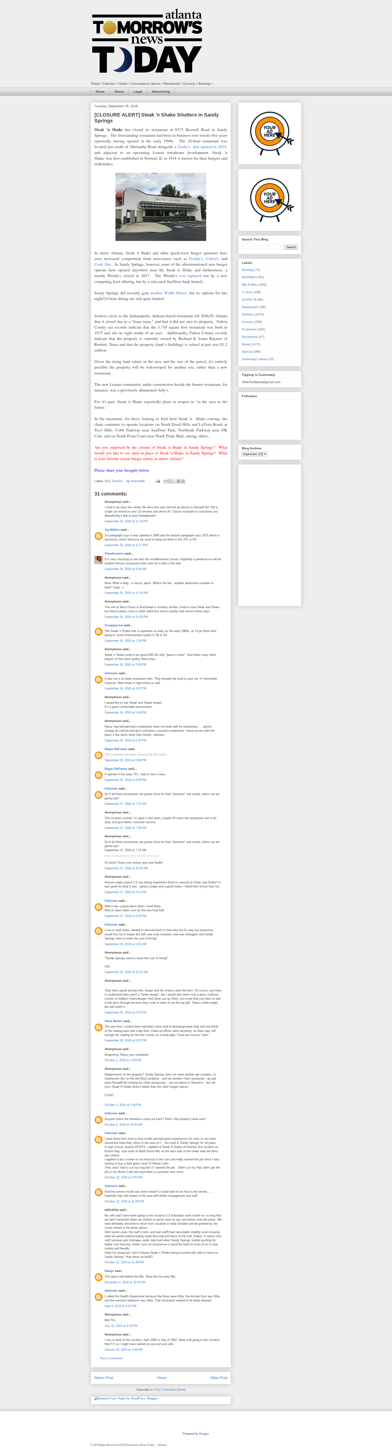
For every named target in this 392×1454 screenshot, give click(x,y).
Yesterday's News (254, 359)
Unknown (111, 673)
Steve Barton (113, 1021)
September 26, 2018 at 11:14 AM (126, 592)
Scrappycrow (114, 625)
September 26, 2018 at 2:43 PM (125, 664)
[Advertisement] (270, 534)
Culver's (212, 258)
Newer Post (103, 1378)
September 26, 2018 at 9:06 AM (125, 569)
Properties (249, 329)
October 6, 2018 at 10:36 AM (123, 1124)
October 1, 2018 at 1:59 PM (123, 1060)
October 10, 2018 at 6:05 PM (123, 1177)
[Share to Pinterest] (183, 481)
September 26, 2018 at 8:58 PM (125, 760)
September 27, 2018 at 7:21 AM (125, 803)
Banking (247, 270)
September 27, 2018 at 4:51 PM (125, 892)
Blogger (204, 1433)
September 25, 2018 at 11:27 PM (126, 545)
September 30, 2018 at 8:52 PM (125, 1040)
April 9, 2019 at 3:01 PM (120, 1306)
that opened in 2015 (208, 146)
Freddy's (196, 258)
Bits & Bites (250, 284)
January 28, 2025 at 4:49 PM (123, 1349)
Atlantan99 (137, 481)
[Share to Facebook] (178, 481)
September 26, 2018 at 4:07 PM (125, 688)
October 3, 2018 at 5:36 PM (123, 1105)
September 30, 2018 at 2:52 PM (125, 1012)
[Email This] (166, 481)
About (119, 91)
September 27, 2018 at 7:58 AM (125, 828)
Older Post (218, 1378)
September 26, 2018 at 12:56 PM (126, 617)
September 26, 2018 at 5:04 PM (125, 712)
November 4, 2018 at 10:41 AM (125, 1282)
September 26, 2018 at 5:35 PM (125, 740)
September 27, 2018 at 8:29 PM (125, 916)
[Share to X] (174, 481)
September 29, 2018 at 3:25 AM (125, 944)
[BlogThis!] (170, 481)
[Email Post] (157, 481)
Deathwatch (250, 307)
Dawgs (109, 1271)
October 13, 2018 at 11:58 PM (124, 1201)
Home (100, 91)
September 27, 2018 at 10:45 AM (126, 868)
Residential (250, 337)
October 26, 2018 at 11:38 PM (124, 1262)
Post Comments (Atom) (170, 1389)
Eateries (117, 481)
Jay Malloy (112, 529)
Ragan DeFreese (116, 749)
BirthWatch (249, 277)
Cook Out (102, 264)
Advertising (161, 91)
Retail (246, 344)
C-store (247, 292)
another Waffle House (168, 292)
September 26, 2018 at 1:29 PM (125, 640)
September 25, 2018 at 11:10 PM (126, 521)
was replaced (190, 275)
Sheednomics (114, 553)
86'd (107, 481)
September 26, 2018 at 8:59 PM (125, 780)
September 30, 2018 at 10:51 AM (126, 972)
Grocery (247, 322)
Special (247, 351)
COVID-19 (249, 299)
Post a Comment (111, 1358)
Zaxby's (184, 146)
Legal (138, 91)
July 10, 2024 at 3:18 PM (121, 1326)
